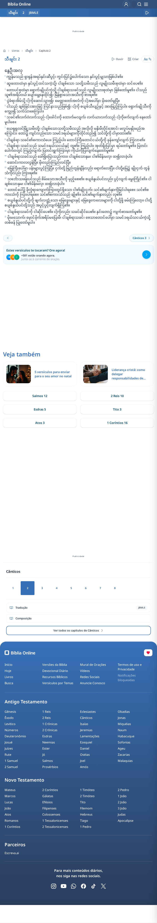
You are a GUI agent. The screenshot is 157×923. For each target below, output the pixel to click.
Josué (8, 742)
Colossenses (51, 814)
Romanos (11, 820)
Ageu (121, 748)
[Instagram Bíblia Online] (54, 886)
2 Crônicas (49, 730)
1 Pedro (85, 827)
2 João (122, 802)
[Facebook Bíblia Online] (83, 886)
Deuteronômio (15, 736)
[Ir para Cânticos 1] (7, 238)
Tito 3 (117, 409)
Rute (8, 754)
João (8, 808)
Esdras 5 (40, 409)
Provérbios (50, 767)
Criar (135, 59)
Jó (43, 754)
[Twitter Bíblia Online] (103, 886)
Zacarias (124, 754)
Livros (15, 50)
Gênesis (10, 712)
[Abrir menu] (145, 4)
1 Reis (46, 712)
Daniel (84, 748)
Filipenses (49, 808)
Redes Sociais (90, 677)
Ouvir (119, 59)
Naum (122, 730)
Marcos (10, 796)
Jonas (122, 718)
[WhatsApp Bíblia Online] (73, 886)
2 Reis (46, 718)
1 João (122, 796)
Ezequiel (86, 742)
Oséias (85, 754)
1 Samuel (11, 761)
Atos (8, 814)
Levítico (10, 724)
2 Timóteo (87, 796)
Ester (46, 748)
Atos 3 (40, 423)
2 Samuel (11, 767)
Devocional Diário (55, 671)
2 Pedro (123, 790)
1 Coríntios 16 (117, 423)
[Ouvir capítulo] (147, 12)
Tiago (84, 820)
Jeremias (86, 730)
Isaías (84, 724)
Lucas (9, 802)
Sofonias (124, 742)
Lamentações (89, 736)
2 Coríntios (50, 790)
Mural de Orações (93, 665)
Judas (122, 814)
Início (8, 665)
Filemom (86, 808)
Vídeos (85, 671)
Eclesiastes (88, 712)
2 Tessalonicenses (55, 827)
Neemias (48, 742)
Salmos (47, 761)
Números (11, 730)
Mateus (10, 790)
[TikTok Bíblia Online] (93, 886)
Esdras (47, 736)
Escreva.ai (12, 853)
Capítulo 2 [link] (45, 50)
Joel (82, 761)
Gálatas (47, 796)
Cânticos (86, 718)
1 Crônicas (49, 724)
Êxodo (9, 718)
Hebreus (86, 814)
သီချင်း (29, 50)
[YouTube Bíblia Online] (64, 886)
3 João (122, 808)
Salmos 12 (39, 396)
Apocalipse (125, 820)
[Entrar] (126, 4)
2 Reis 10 (117, 396)
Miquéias (124, 724)
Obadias (124, 712)
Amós (84, 767)
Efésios (47, 802)
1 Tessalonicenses (55, 820)
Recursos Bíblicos (55, 677)
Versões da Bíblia (54, 665)
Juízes (9, 748)
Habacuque (126, 736)
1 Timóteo (87, 790)
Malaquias (125, 761)
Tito (83, 802)
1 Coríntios (12, 827)
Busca (9, 683)
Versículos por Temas (57, 683)
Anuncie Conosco (92, 683)
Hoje (8, 671)
